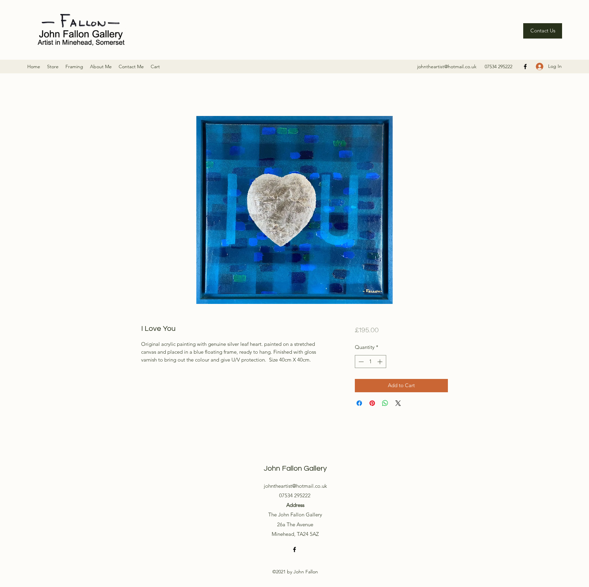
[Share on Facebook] (359, 403)
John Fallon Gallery (295, 468)
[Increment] (380, 361)
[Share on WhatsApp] (385, 403)
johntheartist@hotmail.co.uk (447, 66)
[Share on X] (398, 403)
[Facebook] (525, 66)
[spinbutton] (370, 361)
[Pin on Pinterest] (372, 403)
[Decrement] (360, 361)
